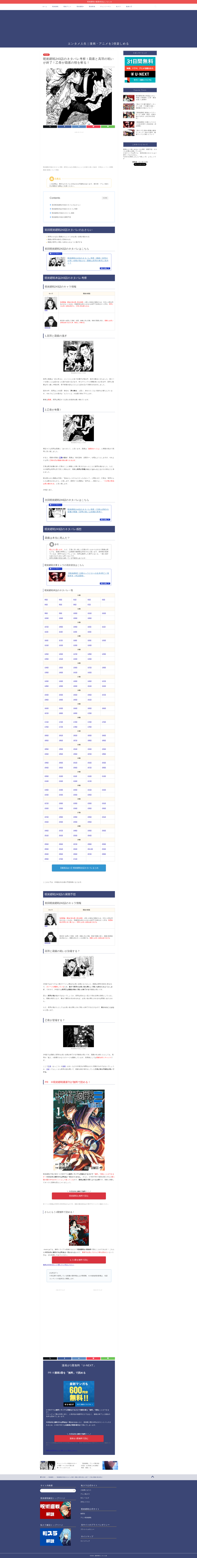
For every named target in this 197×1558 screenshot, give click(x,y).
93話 (103, 599)
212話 (90, 776)
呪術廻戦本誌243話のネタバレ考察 (65, 209)
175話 (104, 722)
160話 (75, 699)
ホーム (45, 6)
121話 (47, 645)
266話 (75, 854)
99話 (60, 613)
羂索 (46, 310)
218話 (47, 790)
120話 (104, 640)
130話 (47, 659)
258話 (90, 844)
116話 (46, 640)
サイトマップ (85, 1541)
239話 (75, 817)
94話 (46, 604)
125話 (47, 654)
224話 (61, 794)
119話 (89, 640)
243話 (61, 822)
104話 (61, 618)
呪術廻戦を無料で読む (79, 1196)
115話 (89, 631)
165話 (90, 708)
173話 (75, 722)
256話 (61, 844)
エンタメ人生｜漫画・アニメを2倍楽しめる (98, 43)
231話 (104, 803)
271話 (75, 859)
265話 (61, 854)
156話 (90, 694)
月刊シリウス (85, 1502)
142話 (90, 672)
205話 (61, 767)
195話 (61, 754)
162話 (47, 708)
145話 (75, 681)
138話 (104, 667)
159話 (61, 699)
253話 (75, 835)
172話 (61, 722)
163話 (61, 708)
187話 (75, 740)
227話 (47, 803)
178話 (75, 727)
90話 (60, 599)
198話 (104, 754)
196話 (75, 754)
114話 (75, 631)
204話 (47, 767)
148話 (47, 686)
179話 (90, 727)
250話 (104, 830)
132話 (75, 659)
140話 (61, 672)
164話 (75, 708)
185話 (47, 740)
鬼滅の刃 (129, 6)
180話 (47, 735)
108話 (61, 626)
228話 (61, 803)
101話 (90, 613)
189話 (104, 740)
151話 (90, 686)
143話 (47, 681)
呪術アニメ (67, 6)
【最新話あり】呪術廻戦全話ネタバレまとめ (79, 868)
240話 (90, 817)
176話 (47, 727)
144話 (61, 681)
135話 (61, 667)
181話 (61, 735)
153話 (47, 694)
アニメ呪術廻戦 (86, 1517)
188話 (90, 740)
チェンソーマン (105, 6)
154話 (61, 694)
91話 (74, 599)
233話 (61, 808)
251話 (47, 835)
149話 (61, 686)
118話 (75, 640)
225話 (75, 794)
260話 (47, 849)
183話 (90, 735)
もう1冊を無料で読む (79, 1260)
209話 (47, 776)
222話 (104, 790)
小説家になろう (86, 1490)
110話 (89, 626)
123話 (75, 645)
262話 (75, 849)
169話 (75, 713)
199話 (47, 762)
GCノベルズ (85, 1498)
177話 (61, 727)
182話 (75, 735)
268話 (104, 854)
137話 (90, 667)
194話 (47, 754)
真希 (64, 1066)
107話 (47, 626)
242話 (47, 822)
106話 (90, 618)
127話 (75, 654)
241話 (104, 817)
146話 (90, 681)
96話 (74, 604)
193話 (104, 749)
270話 (61, 859)
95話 (60, 604)
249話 (90, 830)
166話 (104, 708)
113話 (61, 631)
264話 (47, 854)
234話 (75, 808)
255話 (47, 844)
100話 (75, 613)
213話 (104, 776)
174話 (90, 722)
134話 (47, 667)
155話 (75, 694)
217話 (90, 781)
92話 (89, 599)
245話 (90, 822)
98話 (46, 613)
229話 (75, 803)
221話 (90, 790)
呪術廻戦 (55, 6)
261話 (61, 849)
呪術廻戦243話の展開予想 (61, 217)
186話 (61, 740)
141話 (75, 672)
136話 (75, 667)
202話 (90, 762)
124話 (90, 645)
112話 (46, 631)
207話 (90, 767)
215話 (61, 781)
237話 (47, 817)
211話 (75, 776)
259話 (104, 844)
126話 (61, 654)
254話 (90, 835)
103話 (47, 618)
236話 (104, 808)
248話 (75, 830)
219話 (61, 790)
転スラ (118, 6)
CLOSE (105, 197)
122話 (61, 645)
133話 (90, 659)
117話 (61, 640)
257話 (75, 844)
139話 (47, 672)
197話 (90, 754)
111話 (104, 626)
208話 (104, 767)
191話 (75, 749)
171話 (47, 722)
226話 (90, 794)
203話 (104, 762)
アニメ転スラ (85, 1494)
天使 (48, 1069)
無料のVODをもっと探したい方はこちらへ (58, 1265)
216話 (75, 781)
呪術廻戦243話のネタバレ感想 (63, 213)
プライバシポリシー (87, 1529)
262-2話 (90, 849)
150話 (75, 686)
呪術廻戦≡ (80, 6)
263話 (104, 849)
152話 (104, 686)
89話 (46, 599)
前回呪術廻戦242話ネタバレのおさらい (66, 205)
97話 (89, 604)
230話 (90, 803)
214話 (47, 781)
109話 (75, 626)
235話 (90, 808)
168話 (61, 713)
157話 (104, 694)
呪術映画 (92, 6)
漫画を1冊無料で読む (79, 1438)
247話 (61, 830)
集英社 (83, 1513)
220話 (75, 790)
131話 (61, 659)
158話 (47, 699)
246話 (47, 830)
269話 (47, 859)
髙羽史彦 (47, 328)
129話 (104, 654)
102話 (104, 613)
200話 (61, 762)
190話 (61, 749)
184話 (104, 735)
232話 (47, 808)
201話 (75, 762)
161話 (90, 699)
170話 (90, 713)
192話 (90, 749)
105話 (75, 618)
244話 (75, 822)
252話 (61, 835)
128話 (90, 654)
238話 (61, 817)
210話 (61, 776)
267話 (90, 854)
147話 (104, 681)
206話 (75, 767)
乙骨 (61, 457)
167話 (47, 713)
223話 (47, 794)
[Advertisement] (98, 24)
